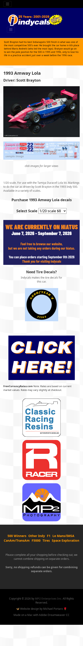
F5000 (36, 540)
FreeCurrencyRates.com (18, 386)
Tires (46, 540)
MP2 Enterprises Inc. (48, 598)
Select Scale (26, 210)
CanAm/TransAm (17, 540)
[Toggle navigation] (8, 4)
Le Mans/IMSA (63, 536)
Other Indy (36, 536)
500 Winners (17, 536)
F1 (48, 536)
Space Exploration (65, 540)
